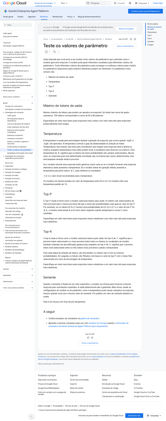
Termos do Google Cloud (90, 406)
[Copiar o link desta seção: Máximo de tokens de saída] (84, 106)
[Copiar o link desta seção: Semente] (58, 277)
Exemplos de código (110, 388)
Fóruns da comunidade (79, 380)
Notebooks (58, 16)
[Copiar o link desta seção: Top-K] (54, 231)
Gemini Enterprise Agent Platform (28, 11)
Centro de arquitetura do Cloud (114, 392)
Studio (20, 16)
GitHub (105, 380)
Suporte (73, 384)
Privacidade (58, 406)
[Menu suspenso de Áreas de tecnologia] (56, 3)
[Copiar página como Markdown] (54, 52)
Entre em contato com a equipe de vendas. (52, 393)
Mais (63, 3)
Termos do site (71, 406)
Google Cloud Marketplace (48, 388)
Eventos (137, 384)
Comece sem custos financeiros (145, 11)
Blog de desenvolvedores (89, 16)
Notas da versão (76, 388)
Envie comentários (125, 46)
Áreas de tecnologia (44, 3)
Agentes (32, 16)
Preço (69, 16)
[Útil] (131, 39)
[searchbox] (17, 25)
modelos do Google (98, 323)
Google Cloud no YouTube (144, 392)
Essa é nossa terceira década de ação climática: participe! (62, 410)
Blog (136, 380)
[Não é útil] (135, 39)
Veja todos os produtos (47, 380)
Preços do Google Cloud (47, 384)
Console (121, 3)
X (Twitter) (138, 388)
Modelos (44, 16)
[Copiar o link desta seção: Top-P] (54, 194)
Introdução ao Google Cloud (113, 384)
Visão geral (8, 16)
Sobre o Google (44, 406)
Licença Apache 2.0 (98, 357)
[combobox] (98, 3)
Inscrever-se (134, 415)
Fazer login (158, 3)
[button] (17, 90)
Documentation (57, 39)
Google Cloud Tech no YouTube (146, 396)
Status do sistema (77, 392)
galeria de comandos (89, 318)
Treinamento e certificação (113, 396)
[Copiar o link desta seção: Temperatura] (64, 134)
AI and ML (70, 39)
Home (45, 39)
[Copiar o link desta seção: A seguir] (57, 312)
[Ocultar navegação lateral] (31, 416)
